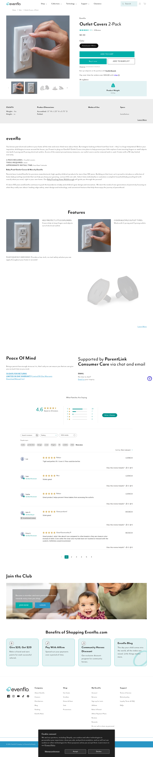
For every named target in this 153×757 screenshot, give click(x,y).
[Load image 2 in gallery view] (31, 88)
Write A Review (109, 415)
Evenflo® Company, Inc (17, 744)
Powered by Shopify (30, 744)
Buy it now (93, 61)
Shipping (82, 66)
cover (46, 445)
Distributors (39, 701)
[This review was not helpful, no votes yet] (130, 468)
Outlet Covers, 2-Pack (31, 10)
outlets (65, 445)
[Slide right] (67, 88)
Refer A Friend (96, 709)
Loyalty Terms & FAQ (127, 701)
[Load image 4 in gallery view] (58, 88)
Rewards (95, 722)
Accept (75, 752)
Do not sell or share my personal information (103, 727)
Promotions (67, 709)
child (72, 445)
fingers (53, 445)
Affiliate (94, 705)
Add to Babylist (121, 61)
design (39, 445)
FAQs (122, 705)
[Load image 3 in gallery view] (44, 88)
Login (43, 605)
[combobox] (129, 3)
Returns (94, 697)
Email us (81, 380)
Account (94, 693)
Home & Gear (68, 701)
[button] (144, 3)
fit (59, 445)
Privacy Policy (50, 745)
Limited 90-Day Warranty (42, 376)
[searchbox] (27, 435)
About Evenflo (39, 693)
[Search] (123, 3)
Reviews (94, 718)
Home (14, 10)
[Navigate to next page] (91, 557)
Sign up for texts (97, 701)
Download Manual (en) (15, 379)
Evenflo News (39, 714)
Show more (79, 445)
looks (23, 445)
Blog (36, 705)
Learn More (142, 120)
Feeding (37, 709)
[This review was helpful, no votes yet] (126, 468)
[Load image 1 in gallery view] (17, 88)
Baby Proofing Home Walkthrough (60, 179)
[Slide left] (8, 88)
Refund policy (124, 697)
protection (31, 445)
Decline (98, 752)
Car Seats (66, 693)
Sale (20, 10)
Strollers (66, 697)
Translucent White (89, 46)
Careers (37, 697)
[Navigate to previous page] (61, 557)
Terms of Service (125, 693)
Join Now (24, 605)
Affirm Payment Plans (99, 714)
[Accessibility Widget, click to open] (149, 378)
